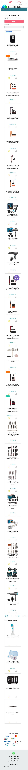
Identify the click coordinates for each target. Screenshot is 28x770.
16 (16, 616)
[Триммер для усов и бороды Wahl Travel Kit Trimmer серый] (13, 680)
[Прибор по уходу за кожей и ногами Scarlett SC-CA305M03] (13, 654)
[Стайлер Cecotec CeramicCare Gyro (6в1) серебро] (13, 522)
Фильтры (14, 21)
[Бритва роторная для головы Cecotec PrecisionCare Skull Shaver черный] (13, 571)
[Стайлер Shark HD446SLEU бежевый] (13, 352)
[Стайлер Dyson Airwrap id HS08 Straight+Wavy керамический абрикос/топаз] (13, 304)
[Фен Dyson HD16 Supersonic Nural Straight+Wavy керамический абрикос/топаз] (13, 85)
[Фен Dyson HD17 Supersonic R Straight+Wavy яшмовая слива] (13, 109)
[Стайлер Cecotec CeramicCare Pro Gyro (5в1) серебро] (13, 474)
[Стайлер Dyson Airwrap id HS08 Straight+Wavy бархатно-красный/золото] (13, 401)
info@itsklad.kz (14, 764)
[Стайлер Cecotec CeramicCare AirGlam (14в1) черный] (13, 450)
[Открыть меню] (2, 1)
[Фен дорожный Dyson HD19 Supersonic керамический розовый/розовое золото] (13, 158)
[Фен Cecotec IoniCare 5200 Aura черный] (13, 595)
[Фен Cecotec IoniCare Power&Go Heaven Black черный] (13, 207)
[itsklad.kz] (11, 5)
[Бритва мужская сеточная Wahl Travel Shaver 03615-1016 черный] (13, 37)
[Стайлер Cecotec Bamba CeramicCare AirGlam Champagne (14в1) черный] (13, 547)
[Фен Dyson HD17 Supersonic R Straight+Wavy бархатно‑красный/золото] (13, 328)
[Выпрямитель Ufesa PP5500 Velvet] (13, 705)
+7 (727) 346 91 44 (14, 756)
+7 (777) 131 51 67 (14, 760)
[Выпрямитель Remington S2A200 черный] (13, 61)
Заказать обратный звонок (23, 3)
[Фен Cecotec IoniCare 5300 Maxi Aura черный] (13, 255)
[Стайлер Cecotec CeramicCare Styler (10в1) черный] (13, 498)
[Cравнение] (10, 2)
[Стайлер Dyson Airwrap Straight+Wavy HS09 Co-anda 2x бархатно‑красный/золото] (13, 280)
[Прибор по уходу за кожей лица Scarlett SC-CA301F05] (13, 628)
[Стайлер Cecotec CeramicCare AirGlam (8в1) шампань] (13, 425)
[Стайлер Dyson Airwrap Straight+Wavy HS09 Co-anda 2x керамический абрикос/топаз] (13, 182)
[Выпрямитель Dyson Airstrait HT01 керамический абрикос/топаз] (13, 134)
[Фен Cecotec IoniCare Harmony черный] (13, 231)
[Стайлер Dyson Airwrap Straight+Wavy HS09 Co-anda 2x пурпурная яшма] (13, 377)
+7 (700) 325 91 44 (14, 758)
